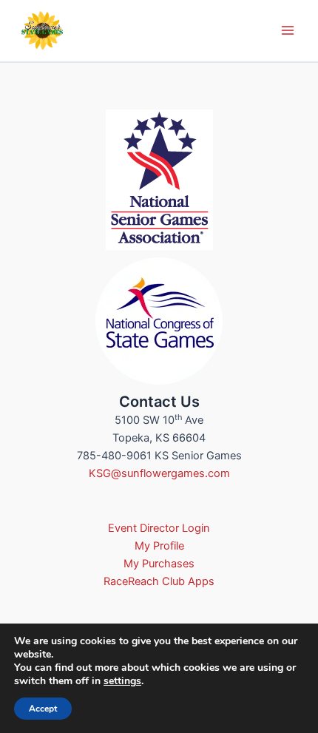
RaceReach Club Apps (159, 581)
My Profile (159, 546)
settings (122, 681)
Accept (43, 709)
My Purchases (159, 563)
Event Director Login (159, 528)
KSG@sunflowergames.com (159, 473)
